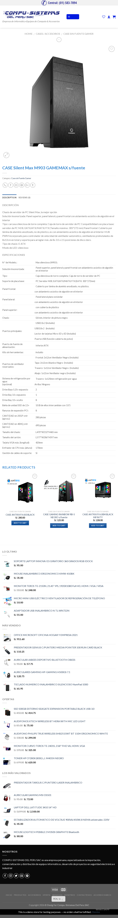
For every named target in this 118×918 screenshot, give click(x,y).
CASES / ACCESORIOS (48, 33)
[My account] (108, 16)
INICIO (9, 895)
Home (28, 33)
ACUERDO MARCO (102, 895)
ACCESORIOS (34, 895)
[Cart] (114, 16)
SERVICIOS (57, 895)
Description (9, 197)
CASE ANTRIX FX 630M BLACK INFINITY (98, 516)
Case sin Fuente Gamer (78, 33)
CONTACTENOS (84, 895)
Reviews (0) (24, 197)
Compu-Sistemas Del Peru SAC (73, 905)
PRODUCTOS (20, 895)
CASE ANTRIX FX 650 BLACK (20, 514)
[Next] (115, 503)
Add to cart (20, 523)
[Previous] (2, 503)
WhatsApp (103, 909)
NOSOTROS (69, 895)
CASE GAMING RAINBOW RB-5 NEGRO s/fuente (59, 516)
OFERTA (46, 895)
